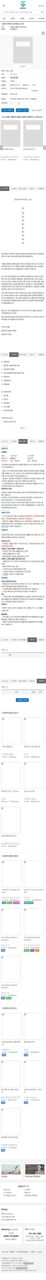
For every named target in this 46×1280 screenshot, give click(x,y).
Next (44, 148)
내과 (7, 71)
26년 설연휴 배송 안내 (8, 1220)
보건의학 (41, 19)
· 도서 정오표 (7, 1193)
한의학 (31, 19)
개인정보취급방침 (22, 1252)
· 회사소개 (6, 1190)
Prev (1, 148)
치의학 (22, 19)
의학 (3, 19)
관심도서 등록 (37, 110)
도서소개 (5, 188)
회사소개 (5, 1252)
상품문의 (41, 189)
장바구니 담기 (22, 110)
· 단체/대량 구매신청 (30, 1196)
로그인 (41, 6)
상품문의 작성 (22, 700)
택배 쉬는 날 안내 (7, 1214)
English (40, 1252)
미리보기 (23, 66)
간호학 (12, 19)
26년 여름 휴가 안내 (8, 1217)
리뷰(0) (32, 189)
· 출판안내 (26, 1193)
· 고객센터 (26, 1190)
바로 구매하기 (8, 110)
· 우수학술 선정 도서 (9, 1196)
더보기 (22, 428)
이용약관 (12, 1252)
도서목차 (14, 189)
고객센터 (33, 1252)
